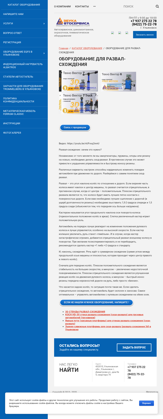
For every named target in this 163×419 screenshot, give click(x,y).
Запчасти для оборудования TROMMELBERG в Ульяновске (23, 88)
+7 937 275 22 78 (144, 21)
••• (94, 6)
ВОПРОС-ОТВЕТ (12, 32)
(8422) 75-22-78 (144, 24)
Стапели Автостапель (18, 76)
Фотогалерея (12, 132)
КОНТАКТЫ (82, 6)
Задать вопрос (134, 347)
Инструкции (11, 123)
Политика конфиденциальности (18, 100)
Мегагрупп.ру (152, 392)
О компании (62, 6)
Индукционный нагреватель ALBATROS (23, 66)
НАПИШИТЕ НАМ (13, 14)
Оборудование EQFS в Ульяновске (17, 53)
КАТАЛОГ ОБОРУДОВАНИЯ (24, 4)
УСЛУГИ (8, 23)
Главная (63, 48)
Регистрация (12, 42)
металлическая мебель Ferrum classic (19, 112)
